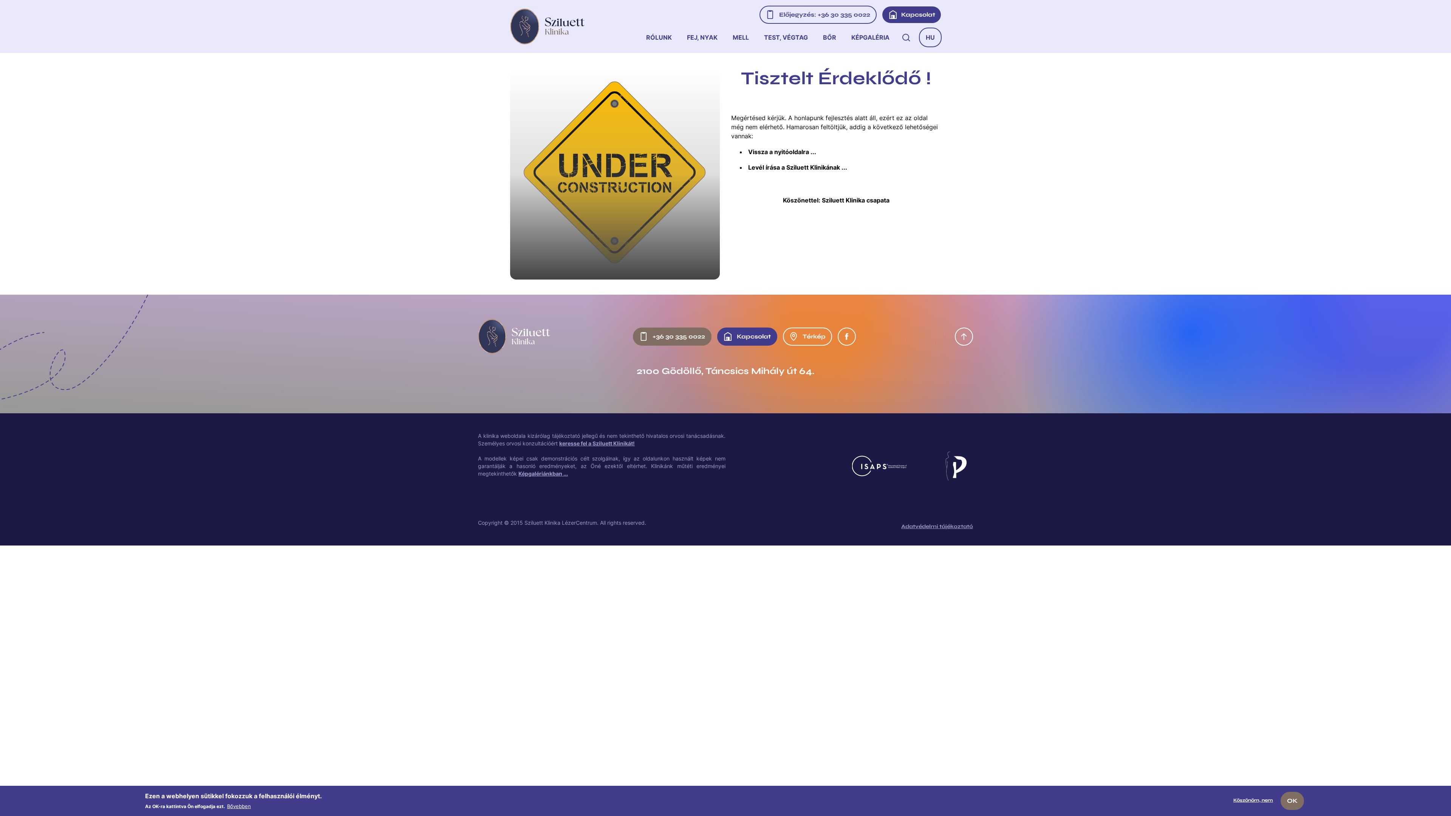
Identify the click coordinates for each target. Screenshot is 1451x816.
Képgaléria (870, 37)
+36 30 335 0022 (679, 336)
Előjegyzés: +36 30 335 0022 (824, 14)
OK (1292, 800)
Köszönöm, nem (1253, 800)
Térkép (814, 336)
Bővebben (239, 806)
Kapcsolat (918, 14)
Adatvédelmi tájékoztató (937, 527)
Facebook (847, 337)
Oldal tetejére (964, 337)
